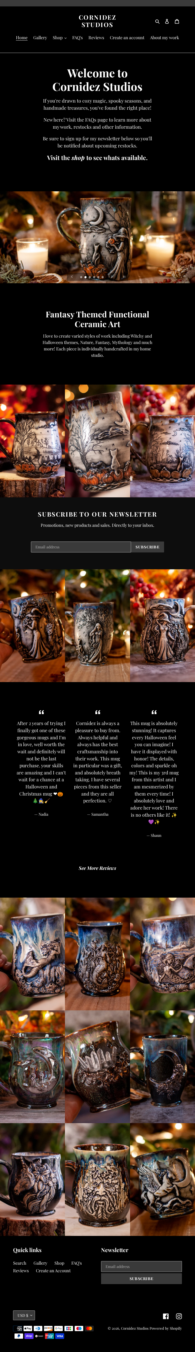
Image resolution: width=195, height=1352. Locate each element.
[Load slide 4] (94, 277)
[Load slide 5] (98, 277)
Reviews (21, 1270)
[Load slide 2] (85, 277)
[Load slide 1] (81, 277)
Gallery (40, 1263)
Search (19, 1263)
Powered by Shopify (166, 1328)
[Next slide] (112, 277)
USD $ (23, 1315)
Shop (59, 1263)
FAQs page (96, 119)
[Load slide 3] (90, 277)
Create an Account (53, 1270)
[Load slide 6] (103, 277)
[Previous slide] (72, 277)
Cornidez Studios (98, 21)
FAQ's (76, 1263)
